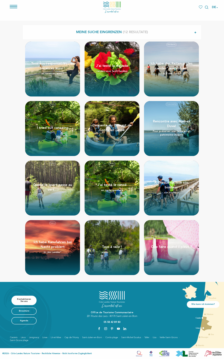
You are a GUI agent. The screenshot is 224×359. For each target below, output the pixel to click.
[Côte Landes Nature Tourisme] (112, 7)
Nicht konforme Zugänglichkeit (77, 354)
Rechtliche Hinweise (51, 354)
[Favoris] (201, 7)
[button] (207, 7)
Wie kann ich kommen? (203, 304)
